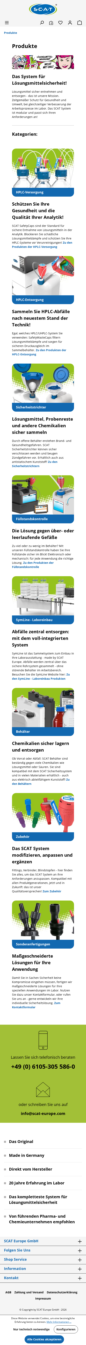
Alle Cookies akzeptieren (44, 1339)
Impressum (43, 1298)
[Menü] (7, 23)
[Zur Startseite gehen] (43, 9)
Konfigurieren (65, 1329)
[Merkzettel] (60, 23)
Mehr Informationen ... (59, 1322)
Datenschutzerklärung (62, 1292)
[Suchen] (42, 23)
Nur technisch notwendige (31, 1329)
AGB (8, 1292)
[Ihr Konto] (70, 23)
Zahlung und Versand (29, 1292)
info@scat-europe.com (43, 1113)
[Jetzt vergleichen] (51, 23)
